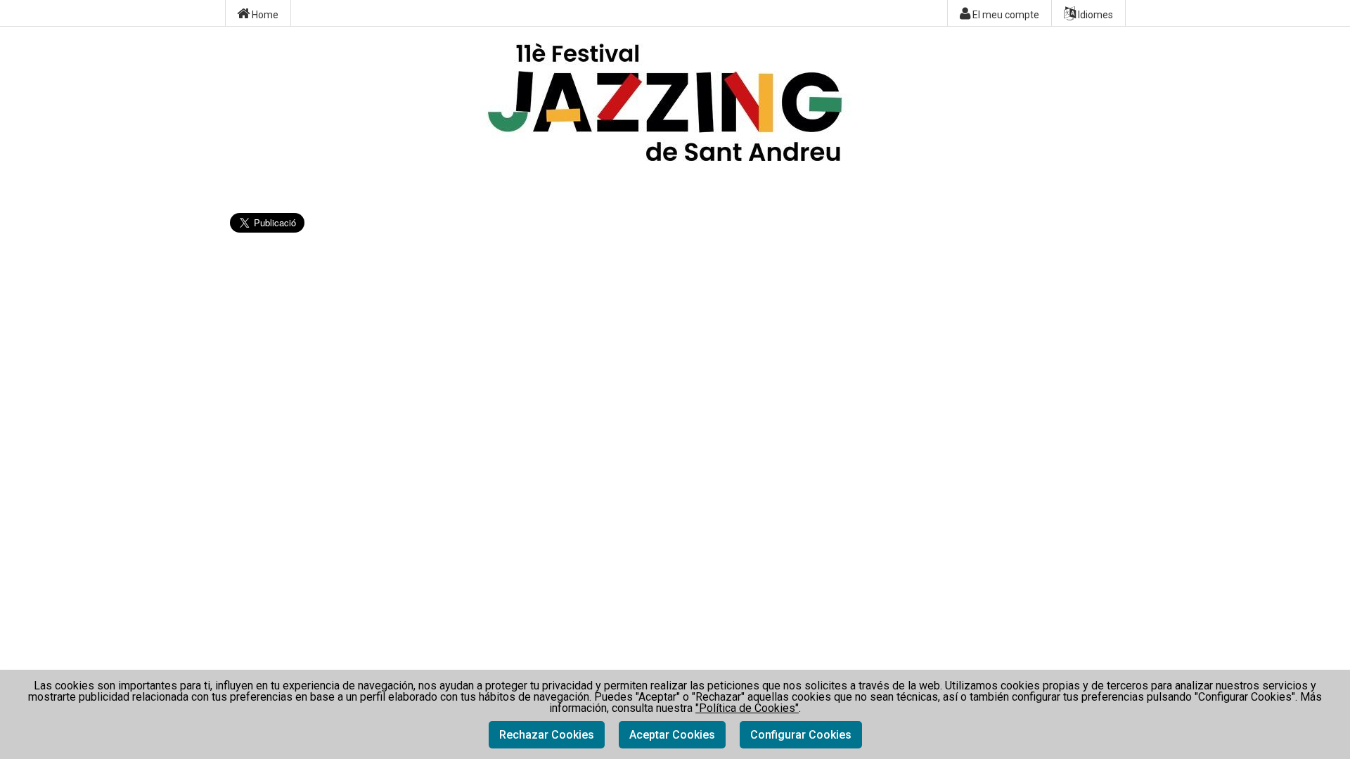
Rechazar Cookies (546, 734)
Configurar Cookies (800, 734)
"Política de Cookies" (747, 708)
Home (264, 14)
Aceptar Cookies (672, 734)
